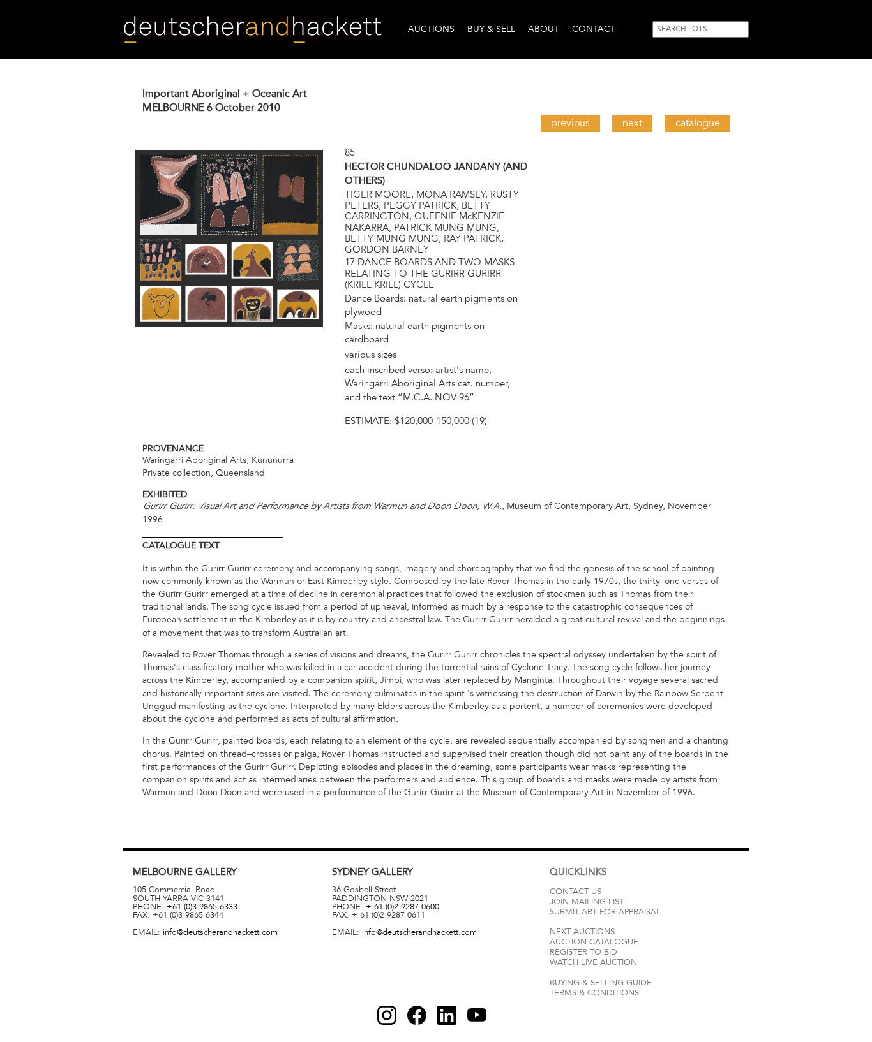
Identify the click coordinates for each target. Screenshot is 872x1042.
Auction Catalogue (594, 942)
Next (632, 123)
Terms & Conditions (594, 993)
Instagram (386, 1015)
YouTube (476, 1015)
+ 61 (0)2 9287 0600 (402, 907)
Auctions (431, 29)
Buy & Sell (491, 29)
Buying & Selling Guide (601, 983)
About (543, 29)
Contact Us (575, 891)
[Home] (252, 29)
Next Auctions (582, 932)
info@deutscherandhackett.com (220, 932)
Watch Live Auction (593, 962)
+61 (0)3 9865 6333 (202, 907)
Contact (593, 29)
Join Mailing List (587, 902)
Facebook (416, 1015)
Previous (570, 123)
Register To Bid (583, 952)
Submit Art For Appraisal (605, 912)
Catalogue (697, 123)
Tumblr (446, 1015)
